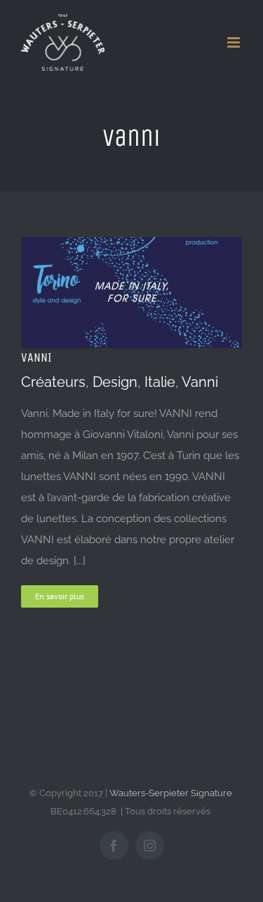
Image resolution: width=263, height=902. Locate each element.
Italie (159, 382)
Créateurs (53, 382)
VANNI (36, 357)
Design (115, 382)
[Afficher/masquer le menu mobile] (234, 42)
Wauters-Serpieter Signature (170, 793)
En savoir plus (59, 596)
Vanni (200, 382)
